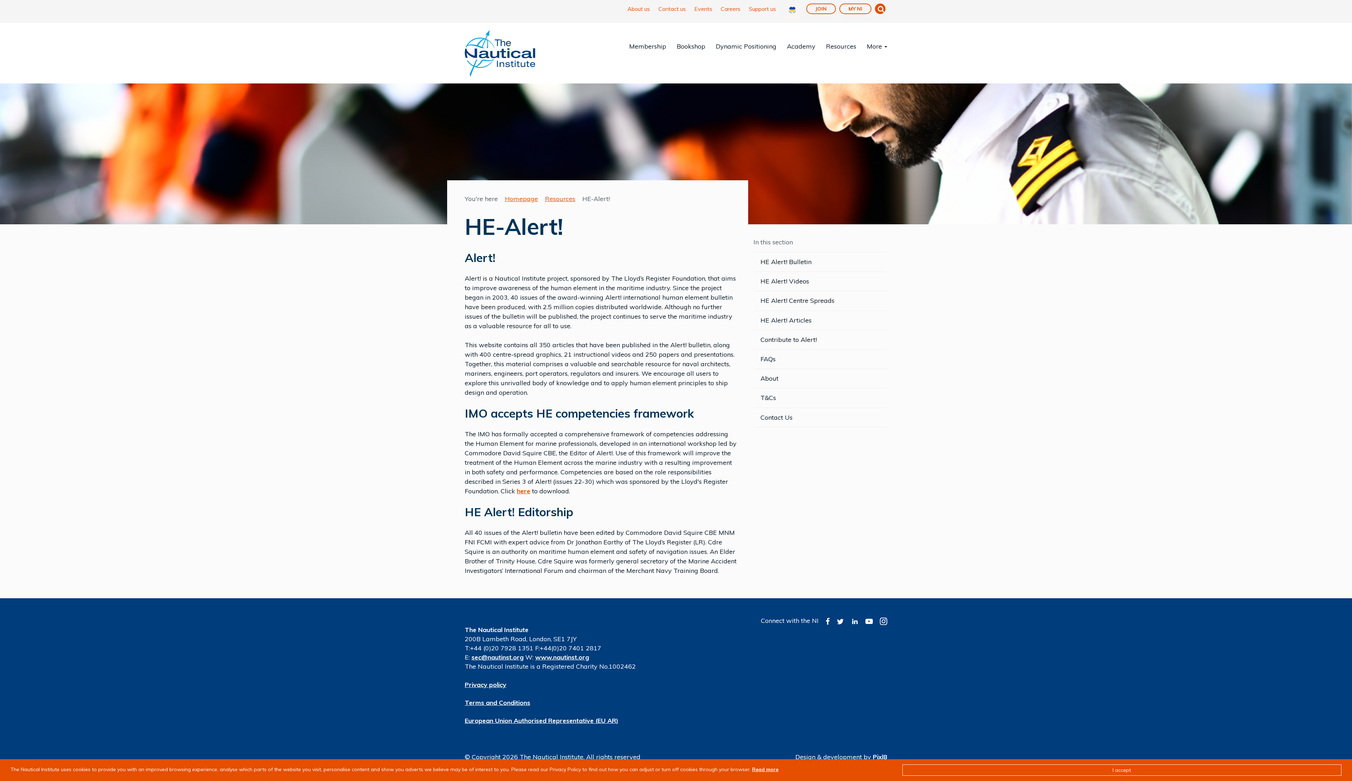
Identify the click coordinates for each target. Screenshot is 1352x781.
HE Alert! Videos (784, 281)
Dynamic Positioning (746, 46)
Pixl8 (880, 757)
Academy (801, 46)
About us (638, 8)
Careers (730, 8)
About (769, 378)
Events (703, 8)
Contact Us (776, 417)
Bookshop (691, 46)
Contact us (672, 8)
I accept (1122, 770)
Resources (841, 46)
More (875, 46)
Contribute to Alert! (788, 340)
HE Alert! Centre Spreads (797, 300)
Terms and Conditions (497, 703)
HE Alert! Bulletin (786, 262)
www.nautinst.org (562, 657)
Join (821, 9)
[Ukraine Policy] (792, 11)
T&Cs (768, 398)
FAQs (768, 359)
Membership (647, 46)
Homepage (521, 199)
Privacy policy (485, 685)
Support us (762, 8)
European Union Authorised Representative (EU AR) (541, 721)
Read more (765, 769)
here (523, 491)
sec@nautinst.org (497, 657)
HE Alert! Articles (786, 320)
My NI (855, 9)
